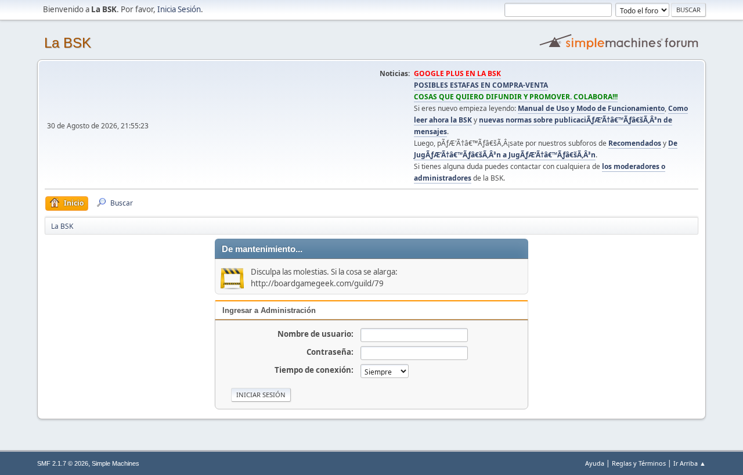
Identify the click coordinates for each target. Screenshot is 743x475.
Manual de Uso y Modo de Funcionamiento (591, 108)
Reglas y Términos (639, 463)
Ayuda (594, 463)
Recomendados (634, 143)
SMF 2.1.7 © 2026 (62, 463)
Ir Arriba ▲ (689, 463)
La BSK (67, 43)
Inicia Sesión (179, 9)
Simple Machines (115, 463)
